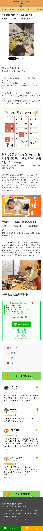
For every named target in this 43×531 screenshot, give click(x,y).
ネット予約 (33, 528)
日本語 (12, 353)
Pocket (20, 58)
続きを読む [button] (8, 449)
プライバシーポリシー (21, 519)
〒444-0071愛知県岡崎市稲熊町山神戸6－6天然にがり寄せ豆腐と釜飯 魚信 (14, 503)
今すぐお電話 (12, 528)
